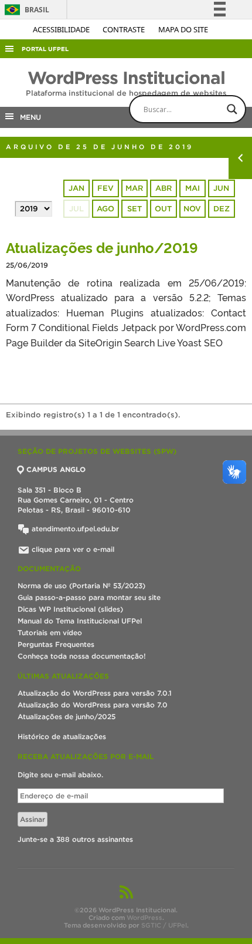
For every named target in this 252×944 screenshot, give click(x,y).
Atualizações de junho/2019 (102, 247)
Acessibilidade (62, 29)
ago (105, 208)
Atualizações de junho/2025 (66, 716)
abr (163, 188)
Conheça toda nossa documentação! (82, 656)
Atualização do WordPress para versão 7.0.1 (95, 693)
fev (105, 188)
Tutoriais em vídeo (50, 632)
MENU (28, 117)
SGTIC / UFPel (164, 925)
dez (221, 208)
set (134, 208)
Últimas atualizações (63, 676)
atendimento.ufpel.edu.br (74, 528)
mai (192, 188)
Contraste (125, 29)
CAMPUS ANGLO (56, 469)
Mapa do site (183, 29)
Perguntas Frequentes (56, 644)
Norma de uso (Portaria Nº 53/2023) (81, 585)
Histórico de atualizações (62, 736)
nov (192, 208)
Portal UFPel (45, 49)
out (163, 208)
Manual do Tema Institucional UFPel (80, 621)
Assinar (32, 819)
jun (221, 188)
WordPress (144, 917)
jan (76, 188)
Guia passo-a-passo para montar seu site (89, 597)
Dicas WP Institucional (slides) (70, 609)
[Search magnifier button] (232, 109)
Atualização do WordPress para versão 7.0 (93, 705)
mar (134, 188)
